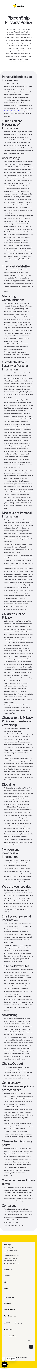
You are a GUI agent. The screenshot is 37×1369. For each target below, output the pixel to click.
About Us (7, 1288)
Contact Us (7, 1303)
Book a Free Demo (9, 1309)
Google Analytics (16, 111)
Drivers (6, 1282)
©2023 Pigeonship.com (19, 1357)
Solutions (7, 1275)
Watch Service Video (10, 1316)
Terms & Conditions (10, 1336)
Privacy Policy (8, 1329)
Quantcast (7, 111)
